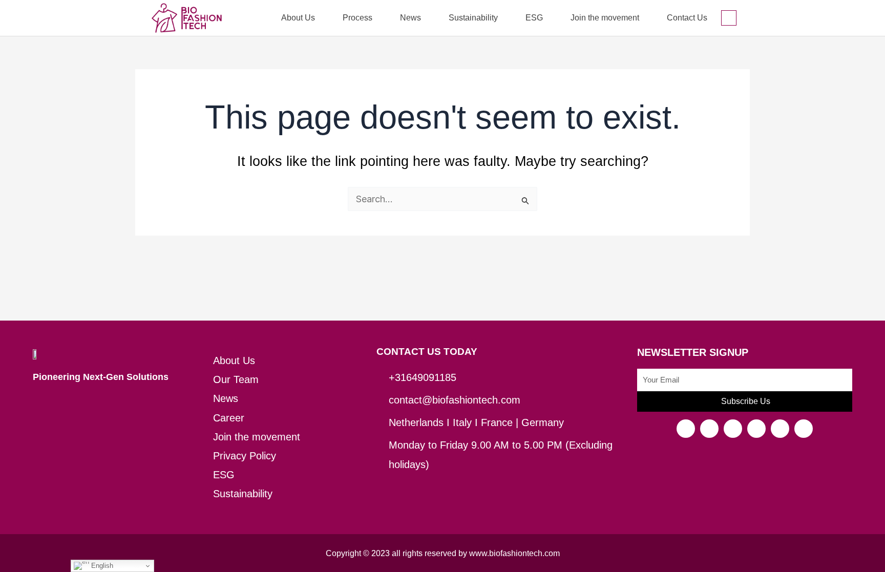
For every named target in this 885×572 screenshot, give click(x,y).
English (101, 565)
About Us (298, 17)
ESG (534, 17)
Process (357, 17)
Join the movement (605, 17)
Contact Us (687, 17)
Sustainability (473, 17)
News (410, 17)
